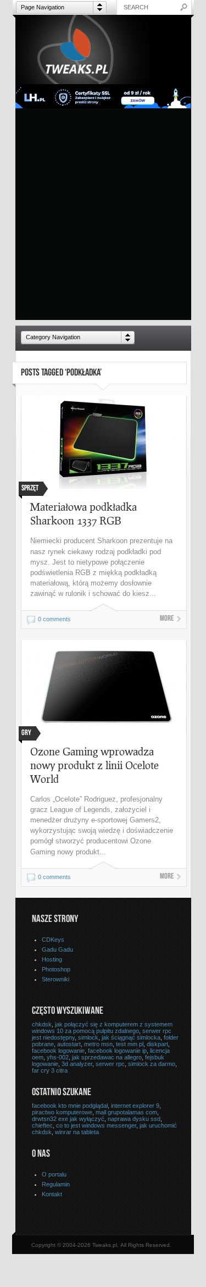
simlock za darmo (151, 1063)
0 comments (54, 619)
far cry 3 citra (50, 1070)
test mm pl (129, 1044)
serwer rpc (110, 1063)
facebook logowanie (58, 1050)
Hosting (52, 959)
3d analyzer (77, 1063)
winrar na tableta (77, 1132)
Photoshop (56, 969)
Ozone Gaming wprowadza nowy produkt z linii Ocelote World (94, 765)
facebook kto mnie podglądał (70, 1105)
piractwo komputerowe (62, 1112)
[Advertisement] (103, 217)
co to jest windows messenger (96, 1125)
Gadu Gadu (57, 949)
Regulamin (56, 1184)
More (167, 619)
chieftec (42, 1125)
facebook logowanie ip (117, 1050)
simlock (88, 1037)
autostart (69, 1044)
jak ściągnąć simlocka (131, 1037)
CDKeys (53, 939)
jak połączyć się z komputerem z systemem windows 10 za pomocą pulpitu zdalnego (102, 1027)
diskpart (157, 1044)
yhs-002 (58, 1057)
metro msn (98, 1044)
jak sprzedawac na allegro (107, 1057)
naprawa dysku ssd (134, 1118)
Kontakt (52, 1194)
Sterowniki (55, 979)
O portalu (54, 1174)
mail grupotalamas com (126, 1112)
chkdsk (42, 1024)
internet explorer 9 (135, 1105)
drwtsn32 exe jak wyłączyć (68, 1118)
